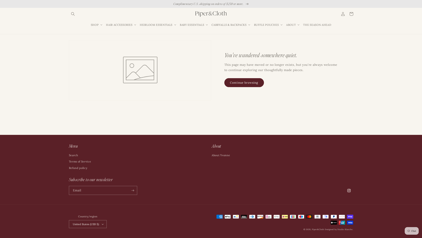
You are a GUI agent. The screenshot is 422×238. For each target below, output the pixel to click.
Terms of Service (80, 161)
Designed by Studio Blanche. (339, 229)
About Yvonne (221, 155)
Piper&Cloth (318, 229)
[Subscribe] (133, 190)
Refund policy (78, 168)
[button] (73, 14)
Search (73, 155)
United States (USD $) (86, 224)
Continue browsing (244, 82)
